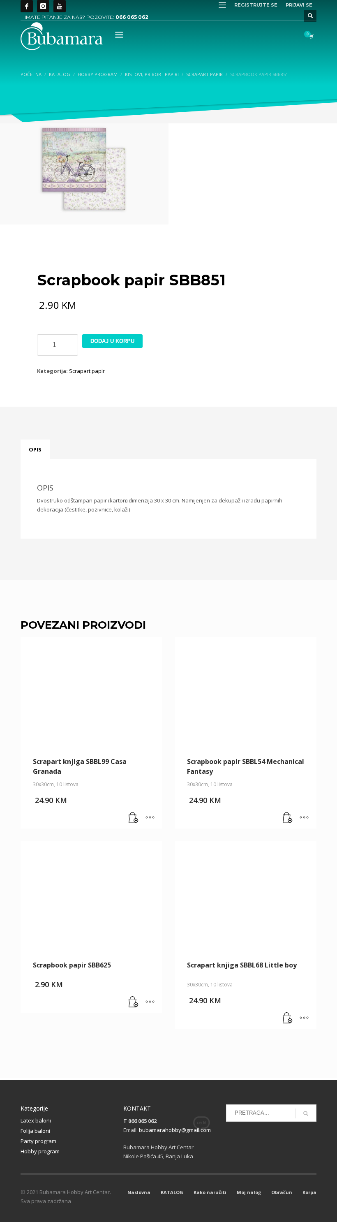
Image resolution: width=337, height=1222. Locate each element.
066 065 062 (131, 17)
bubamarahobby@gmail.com (175, 1130)
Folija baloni (35, 1130)
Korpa (309, 1192)
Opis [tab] (35, 449)
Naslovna (138, 1192)
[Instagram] (43, 6)
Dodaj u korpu (112, 341)
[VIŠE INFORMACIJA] (150, 818)
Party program (38, 1141)
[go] (305, 1113)
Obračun (281, 1192)
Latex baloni (36, 1120)
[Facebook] (27, 6)
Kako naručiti (210, 1192)
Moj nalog (249, 1192)
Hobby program (40, 1151)
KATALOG (172, 1192)
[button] (133, 818)
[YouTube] (59, 6)
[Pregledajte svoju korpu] (310, 36)
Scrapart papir (87, 371)
